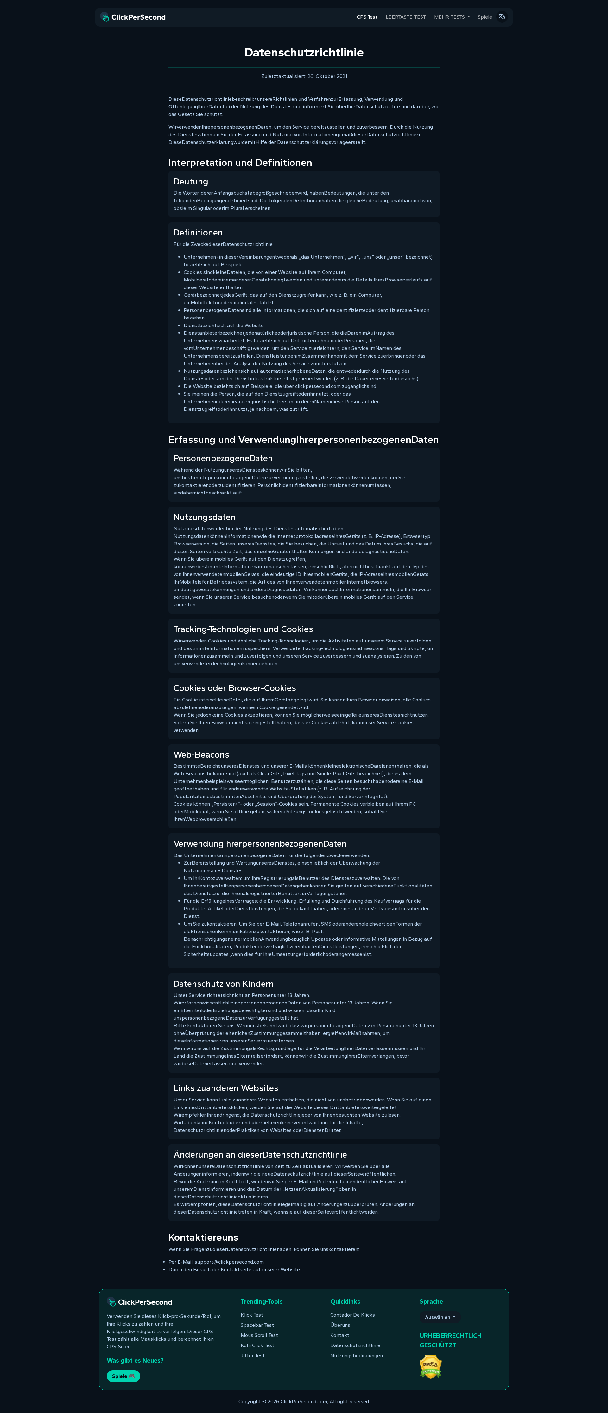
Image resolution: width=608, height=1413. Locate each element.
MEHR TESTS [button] (450, 17)
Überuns (340, 1325)
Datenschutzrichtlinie (355, 1345)
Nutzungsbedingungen (356, 1355)
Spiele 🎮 (123, 1376)
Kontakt (339, 1335)
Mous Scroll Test (259, 1335)
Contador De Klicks (352, 1315)
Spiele (485, 17)
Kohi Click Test (257, 1345)
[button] (502, 17)
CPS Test (367, 17)
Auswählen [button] (438, 1317)
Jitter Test (253, 1355)
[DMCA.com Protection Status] (431, 1367)
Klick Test (252, 1315)
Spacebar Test (257, 1325)
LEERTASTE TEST (406, 17)
